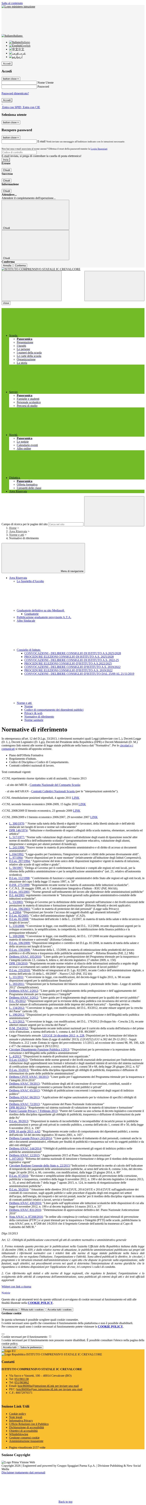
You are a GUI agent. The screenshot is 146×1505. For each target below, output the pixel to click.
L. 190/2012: (17, 1014)
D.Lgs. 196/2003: (19, 908)
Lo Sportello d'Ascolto (30, 581)
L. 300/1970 (16, 823)
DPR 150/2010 (18, 963)
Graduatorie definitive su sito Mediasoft (41, 610)
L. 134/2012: (17, 1007)
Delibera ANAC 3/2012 (23, 997)
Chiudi (6, 170)
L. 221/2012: (17, 1021)
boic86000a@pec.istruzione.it (49, 1389)
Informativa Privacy (21, 1420)
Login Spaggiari (99, 148)
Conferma (20, 265)
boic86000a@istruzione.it (48, 1385)
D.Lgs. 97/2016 (18, 1175)
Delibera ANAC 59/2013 (24, 1083)
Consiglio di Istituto (29, 649)
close (6, 303)
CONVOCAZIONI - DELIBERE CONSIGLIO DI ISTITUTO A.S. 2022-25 (71, 660)
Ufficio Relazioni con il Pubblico (29, 1424)
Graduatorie (31, 613)
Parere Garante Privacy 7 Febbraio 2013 (33, 1111)
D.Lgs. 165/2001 (19, 891)
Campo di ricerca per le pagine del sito (25, 524)
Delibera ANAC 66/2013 (24, 1097)
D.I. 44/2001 (17, 895)
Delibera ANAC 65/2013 (24, 1090)
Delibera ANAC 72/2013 (24, 1104)
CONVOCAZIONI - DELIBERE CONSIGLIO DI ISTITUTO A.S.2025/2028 (72, 653)
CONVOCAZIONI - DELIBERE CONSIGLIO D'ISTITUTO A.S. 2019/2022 (72, 667)
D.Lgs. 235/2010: (19, 970)
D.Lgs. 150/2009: (19, 949)
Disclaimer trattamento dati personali (23, 1472)
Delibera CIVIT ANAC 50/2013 (28, 1076)
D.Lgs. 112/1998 (19, 878)
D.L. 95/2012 (17, 1001)
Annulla (7, 265)
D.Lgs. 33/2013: (19, 1070)
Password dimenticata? (15, 93)
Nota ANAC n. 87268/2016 (26, 1216)
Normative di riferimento (39, 716)
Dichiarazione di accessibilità (26, 1427)
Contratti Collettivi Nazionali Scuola (53, 791)
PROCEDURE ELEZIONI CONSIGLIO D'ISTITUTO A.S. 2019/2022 (68, 670)
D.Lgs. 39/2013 (18, 1121)
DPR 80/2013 (17, 1107)
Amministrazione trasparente (26, 1441)
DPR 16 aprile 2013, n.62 (24, 1131)
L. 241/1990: (17, 847)
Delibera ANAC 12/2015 (24, 1155)
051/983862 (21, 1382)
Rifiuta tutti (32, 1309)
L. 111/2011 (16, 977)
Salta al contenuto (12, 3)
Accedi (7, 63)
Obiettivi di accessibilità (23, 1430)
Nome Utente (45, 82)
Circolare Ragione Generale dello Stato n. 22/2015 (39, 1165)
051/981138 (21, 1379)
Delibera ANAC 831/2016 (25, 1210)
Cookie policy (17, 1413)
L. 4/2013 (15, 1056)
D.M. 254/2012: (19, 1028)
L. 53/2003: (16, 902)
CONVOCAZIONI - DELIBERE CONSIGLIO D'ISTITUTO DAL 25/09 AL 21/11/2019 (79, 673)
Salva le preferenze (31, 1347)
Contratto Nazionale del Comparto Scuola (55, 784)
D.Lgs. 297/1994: (19, 861)
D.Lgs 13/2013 (18, 1059)
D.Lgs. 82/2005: (19, 915)
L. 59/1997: (16, 867)
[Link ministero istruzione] (18, 6)
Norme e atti (16, 534)
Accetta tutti (60, 1309)
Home (13, 528)
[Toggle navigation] (32, 286)
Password (43, 86)
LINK (75, 797)
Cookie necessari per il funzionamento (25, 1336)
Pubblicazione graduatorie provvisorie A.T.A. (44, 617)
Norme (28, 706)
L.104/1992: (16, 854)
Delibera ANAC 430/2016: (25, 1203)
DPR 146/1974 (18, 830)
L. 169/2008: (17, 936)
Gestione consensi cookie (24, 1437)
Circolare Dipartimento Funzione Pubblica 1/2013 (39, 1049)
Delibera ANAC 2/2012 (23, 990)
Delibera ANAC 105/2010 (25, 956)
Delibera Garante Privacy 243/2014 (30, 1138)
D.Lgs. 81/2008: (19, 919)
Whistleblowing (18, 1434)
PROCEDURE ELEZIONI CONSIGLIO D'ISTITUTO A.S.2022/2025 (68, 663)
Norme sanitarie (33, 720)
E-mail (41, 141)
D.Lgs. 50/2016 (18, 1189)
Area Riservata (18, 531)
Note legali (15, 1417)
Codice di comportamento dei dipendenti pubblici (53, 709)
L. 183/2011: (17, 984)
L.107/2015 (16, 1158)
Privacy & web (33, 713)
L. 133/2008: (17, 925)
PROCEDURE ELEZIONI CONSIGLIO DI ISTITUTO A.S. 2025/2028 (69, 656)
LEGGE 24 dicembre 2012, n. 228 (63, 1035)
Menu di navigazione (71, 571)
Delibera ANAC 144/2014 (25, 1148)
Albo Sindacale (26, 620)
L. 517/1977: (17, 837)
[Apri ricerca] (114, 286)
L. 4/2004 (15, 912)
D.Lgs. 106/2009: (19, 943)
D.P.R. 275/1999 (19, 885)
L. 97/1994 (15, 857)
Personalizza (10, 1309)
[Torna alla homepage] (73, 269)
